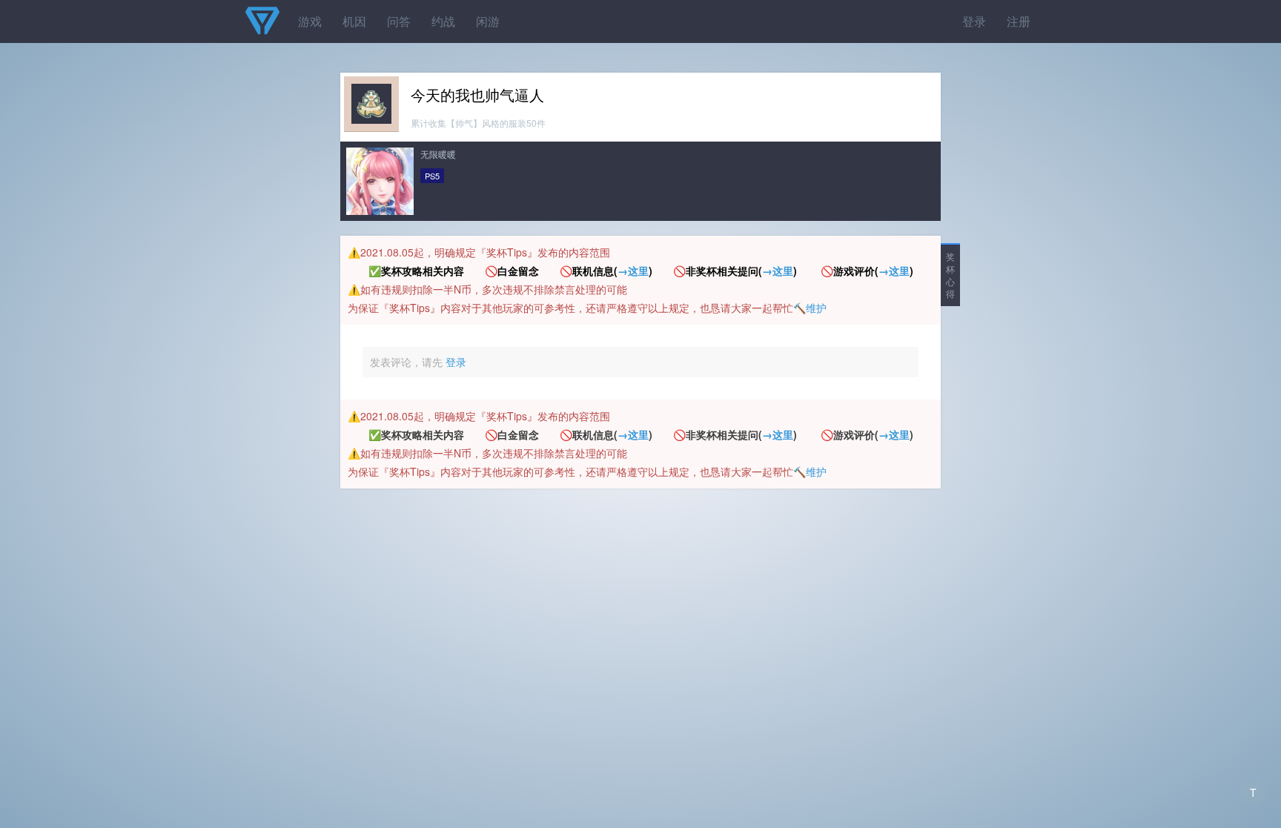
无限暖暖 (438, 154)
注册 (1018, 21)
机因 (354, 21)
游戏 (310, 21)
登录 (974, 21)
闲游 (488, 21)
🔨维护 (810, 307)
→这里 (633, 270)
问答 (399, 21)
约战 (443, 21)
